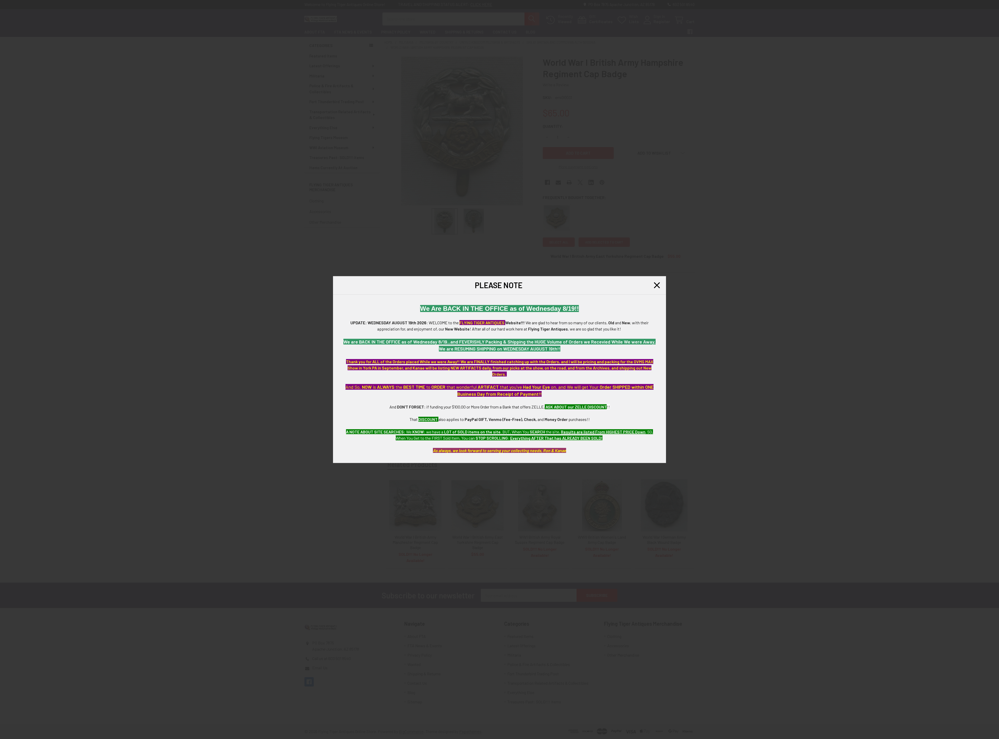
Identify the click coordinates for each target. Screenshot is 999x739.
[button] (657, 285)
